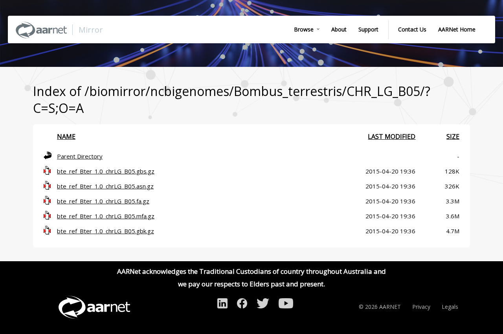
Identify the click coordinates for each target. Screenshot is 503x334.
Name (66, 136)
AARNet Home (456, 29)
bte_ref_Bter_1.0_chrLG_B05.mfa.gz (105, 216)
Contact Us (412, 29)
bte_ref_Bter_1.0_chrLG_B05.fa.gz (103, 201)
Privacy (421, 306)
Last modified (391, 136)
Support (368, 29)
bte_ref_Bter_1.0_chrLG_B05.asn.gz (105, 186)
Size (452, 136)
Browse (304, 29)
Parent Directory (80, 156)
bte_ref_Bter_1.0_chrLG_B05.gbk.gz (105, 231)
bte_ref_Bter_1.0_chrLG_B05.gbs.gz (105, 171)
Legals (450, 306)
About (339, 29)
